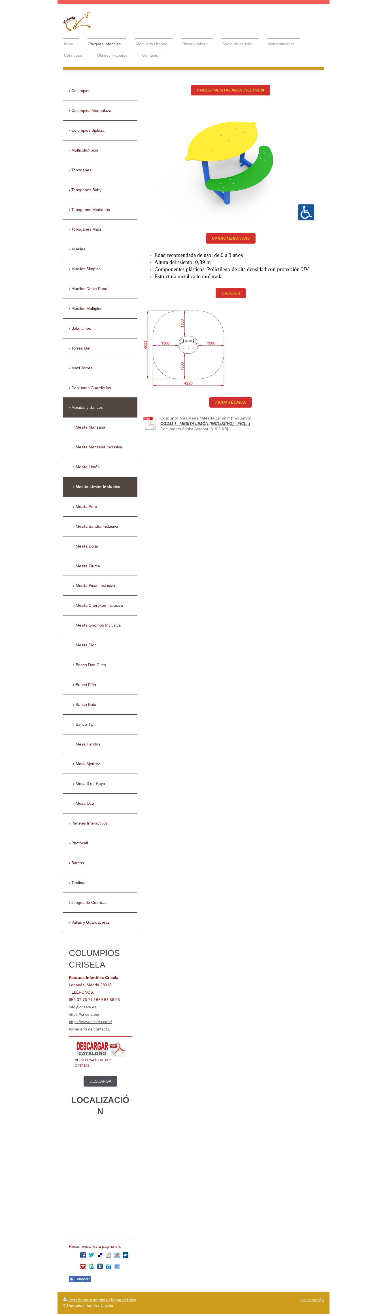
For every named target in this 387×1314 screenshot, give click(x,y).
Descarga (100, 1081)
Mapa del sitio (123, 1300)
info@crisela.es (82, 1007)
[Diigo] (108, 1266)
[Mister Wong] (83, 1266)
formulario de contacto (89, 1029)
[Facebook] (83, 1255)
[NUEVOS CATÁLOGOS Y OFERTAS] (100, 1049)
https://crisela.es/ (84, 1014)
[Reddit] (117, 1255)
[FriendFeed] (117, 1266)
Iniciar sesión (312, 1300)
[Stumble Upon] (91, 1266)
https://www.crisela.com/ (90, 1021)
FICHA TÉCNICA (230, 402)
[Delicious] (100, 1255)
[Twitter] (91, 1255)
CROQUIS (231, 293)
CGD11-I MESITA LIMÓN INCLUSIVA (230, 90)
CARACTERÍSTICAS (231, 238)
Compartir (82, 1279)
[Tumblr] (100, 1266)
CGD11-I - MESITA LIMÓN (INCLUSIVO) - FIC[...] (205, 423)
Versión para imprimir (88, 1300)
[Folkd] (125, 1255)
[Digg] (108, 1255)
